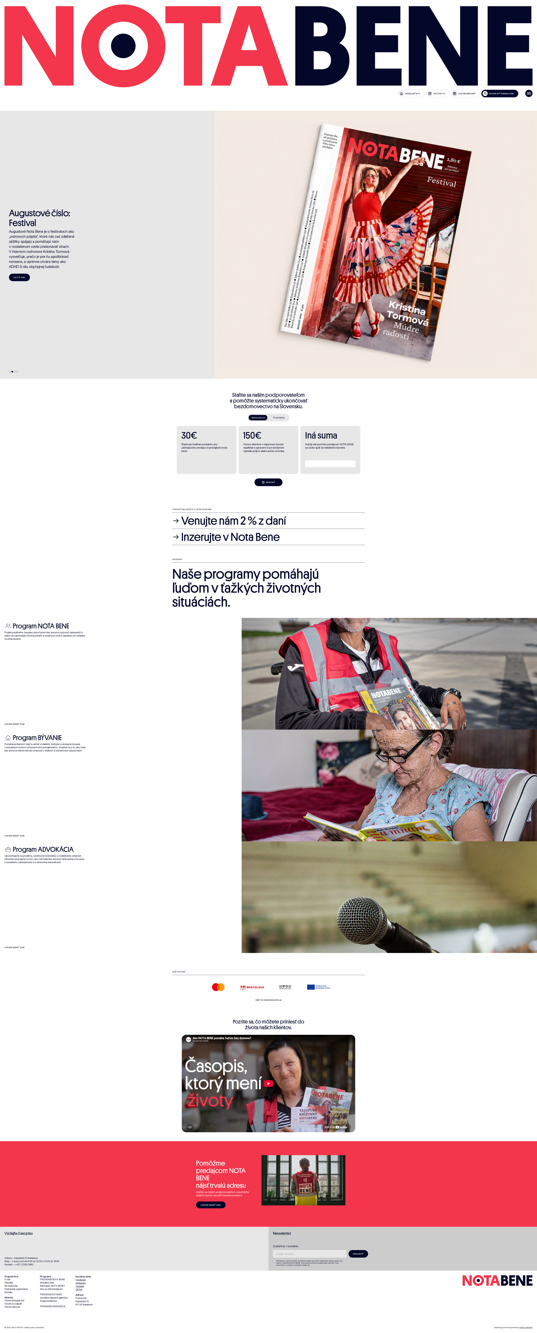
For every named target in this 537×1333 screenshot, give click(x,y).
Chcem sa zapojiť (13, 1303)
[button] (10, 371)
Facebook (81, 1279)
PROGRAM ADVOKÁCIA (52, 1306)
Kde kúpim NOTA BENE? (52, 1285)
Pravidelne (279, 417)
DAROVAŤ (270, 482)
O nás (7, 1279)
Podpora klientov (48, 1300)
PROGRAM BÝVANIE (51, 1294)
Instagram (81, 1283)
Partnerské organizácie (16, 1289)
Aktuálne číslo (47, 1282)
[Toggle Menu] (529, 93)
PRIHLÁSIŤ (358, 1254)
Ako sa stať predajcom (51, 1289)
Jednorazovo (258, 417)
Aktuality (8, 1282)
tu (309, 1265)
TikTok (79, 1289)
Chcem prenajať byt (14, 1300)
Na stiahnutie (11, 1285)
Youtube (80, 1286)
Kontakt (8, 1292)
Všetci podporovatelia (268, 1000)
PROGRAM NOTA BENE (52, 1279)
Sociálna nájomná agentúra (54, 1297)
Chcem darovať (12, 1306)
